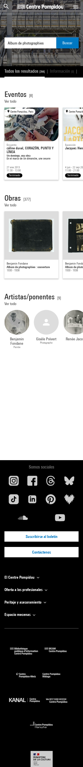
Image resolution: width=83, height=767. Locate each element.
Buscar (67, 43)
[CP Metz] (29, 679)
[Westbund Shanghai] (60, 704)
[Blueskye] (69, 482)
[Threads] (51, 482)
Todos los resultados (24, 71)
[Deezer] (69, 501)
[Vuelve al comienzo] (73, 757)
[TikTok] (13, 501)
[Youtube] (60, 519)
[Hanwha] (41, 729)
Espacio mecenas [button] (17, 614)
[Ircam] (58, 653)
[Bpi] (27, 653)
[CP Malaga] (54, 679)
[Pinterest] (51, 501)
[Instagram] (13, 482)
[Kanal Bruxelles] (27, 704)
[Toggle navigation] (75, 7)
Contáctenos (41, 552)
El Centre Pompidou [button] (19, 577)
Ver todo (10, 101)
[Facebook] (32, 482)
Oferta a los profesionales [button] (23, 589)
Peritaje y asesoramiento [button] (23, 602)
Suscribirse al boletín (42, 536)
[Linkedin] (32, 501)
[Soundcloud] (23, 519)
